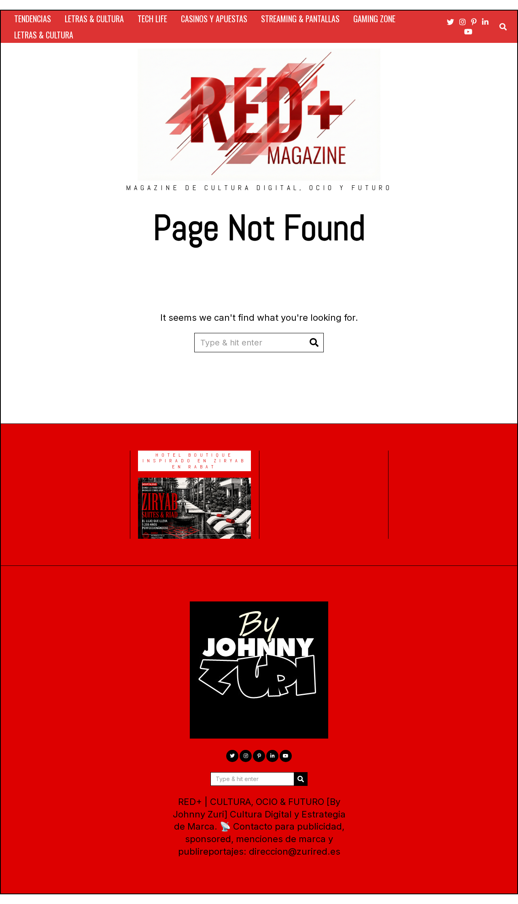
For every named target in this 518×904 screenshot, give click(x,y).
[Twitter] (450, 22)
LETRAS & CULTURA (94, 19)
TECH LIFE (152, 19)
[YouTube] (468, 31)
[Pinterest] (474, 22)
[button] (314, 342)
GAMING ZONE (374, 19)
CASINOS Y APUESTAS (214, 19)
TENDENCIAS (32, 19)
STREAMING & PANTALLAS (300, 19)
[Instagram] (462, 22)
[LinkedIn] (485, 22)
